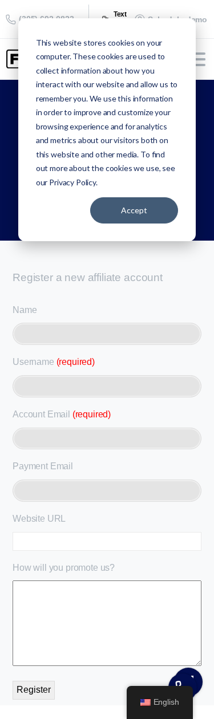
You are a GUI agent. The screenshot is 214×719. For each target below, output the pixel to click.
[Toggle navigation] (196, 59)
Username (54, 362)
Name (25, 310)
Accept (134, 210)
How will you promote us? (64, 567)
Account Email (62, 414)
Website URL (39, 518)
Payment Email (43, 466)
